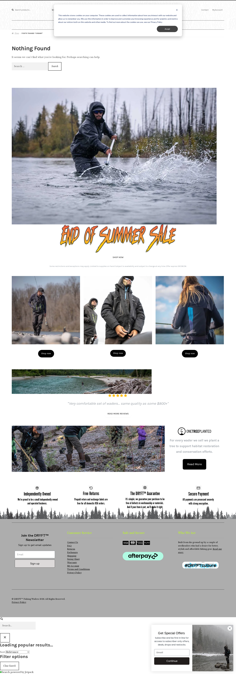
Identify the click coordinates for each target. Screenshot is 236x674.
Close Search (9, 665)
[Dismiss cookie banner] (177, 10)
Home (17, 33)
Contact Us (72, 542)
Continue (171, 661)
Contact (205, 10)
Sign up (34, 563)
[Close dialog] (229, 628)
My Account (217, 10)
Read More (194, 464)
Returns (71, 549)
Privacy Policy (74, 573)
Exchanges (72, 552)
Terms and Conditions (78, 569)
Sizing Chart (73, 559)
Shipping (71, 556)
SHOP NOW (118, 257)
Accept (167, 29)
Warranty (72, 562)
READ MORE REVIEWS (118, 413)
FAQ (69, 546)
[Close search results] (5, 637)
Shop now (46, 353)
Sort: (3, 652)
